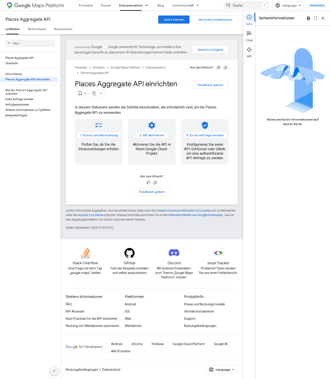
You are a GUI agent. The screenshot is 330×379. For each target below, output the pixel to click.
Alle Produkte (120, 351)
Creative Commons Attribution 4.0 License (183, 210)
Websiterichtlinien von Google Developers (195, 215)
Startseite (81, 67)
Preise (106, 5)
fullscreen (315, 18)
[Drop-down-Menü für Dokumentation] (148, 5)
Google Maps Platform (125, 67)
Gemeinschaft (183, 5)
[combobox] (246, 5)
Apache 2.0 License (90, 215)
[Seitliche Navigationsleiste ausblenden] (54, 370)
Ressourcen (63, 29)
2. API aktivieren (151, 135)
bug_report (308, 18)
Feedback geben (210, 85)
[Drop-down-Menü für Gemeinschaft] (199, 5)
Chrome (137, 344)
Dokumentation (131, 5)
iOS (127, 311)
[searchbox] (30, 43)
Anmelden (317, 5)
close (323, 18)
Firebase (158, 344)
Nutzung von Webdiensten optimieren (92, 326)
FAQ (69, 304)
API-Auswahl (75, 311)
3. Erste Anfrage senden (205, 135)
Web (128, 318)
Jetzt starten (174, 20)
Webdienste (133, 326)
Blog (160, 5)
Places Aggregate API (27, 19)
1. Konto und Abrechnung (99, 135)
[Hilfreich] (218, 67)
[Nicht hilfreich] (225, 67)
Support (190, 318)
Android (130, 304)
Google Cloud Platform (189, 344)
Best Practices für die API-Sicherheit (91, 318)
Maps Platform (48, 5)
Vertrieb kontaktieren (215, 20)
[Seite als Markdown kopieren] (94, 93)
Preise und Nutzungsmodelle (204, 304)
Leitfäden (12, 29)
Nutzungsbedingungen (200, 326)
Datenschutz (111, 369)
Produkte (86, 5)
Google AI (220, 344)
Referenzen (37, 29)
